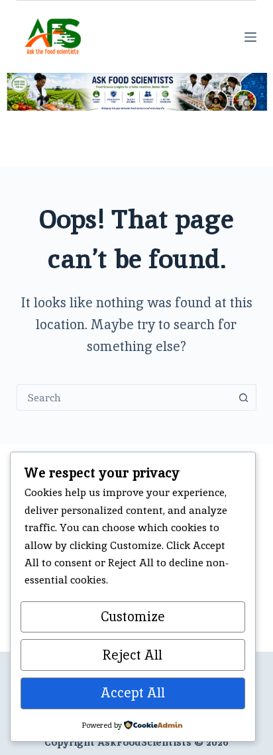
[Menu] (250, 37)
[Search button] (243, 397)
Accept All (133, 692)
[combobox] (124, 397)
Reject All (132, 655)
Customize (133, 616)
